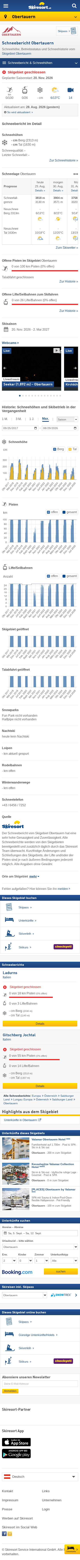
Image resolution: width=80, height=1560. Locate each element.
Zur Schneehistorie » (63, 160)
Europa (36, 1095)
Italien (7, 977)
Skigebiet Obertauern (16, 53)
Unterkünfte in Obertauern (20, 1119)
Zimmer (39, 1254)
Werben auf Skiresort (17, 1518)
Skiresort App (13, 1431)
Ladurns (10, 973)
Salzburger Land (62, 1099)
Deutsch (18, 1477)
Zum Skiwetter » (67, 247)
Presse (7, 1509)
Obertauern (23, 17)
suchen (60, 1271)
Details (40, 1023)
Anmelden (10, 1390)
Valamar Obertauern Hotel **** (51, 1139)
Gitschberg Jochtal (19, 1035)
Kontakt (7, 1491)
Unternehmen (51, 1500)
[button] (17, 1272)
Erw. (5, 1254)
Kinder (22, 1254)
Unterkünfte (71, 1551)
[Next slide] (75, 368)
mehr (33, 876)
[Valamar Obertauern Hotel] (10, 1148)
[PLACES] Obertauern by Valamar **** (53, 1191)
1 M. (5, 419)
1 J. (31, 419)
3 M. (19, 419)
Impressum (10, 1500)
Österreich (50, 1095)
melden (63, 888)
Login (46, 1509)
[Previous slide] (5, 368)
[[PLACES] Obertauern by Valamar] (10, 1199)
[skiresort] (40, 6)
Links (46, 1491)
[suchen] (74, 6)
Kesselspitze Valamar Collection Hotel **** (53, 1165)
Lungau (18, 1099)
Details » (40, 190)
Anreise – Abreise (12, 1227)
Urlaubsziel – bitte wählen (17, 1240)
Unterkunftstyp (59, 1254)
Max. (45, 418)
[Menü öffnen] (6, 6)
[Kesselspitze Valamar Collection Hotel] (10, 1174)
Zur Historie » (68, 281)
